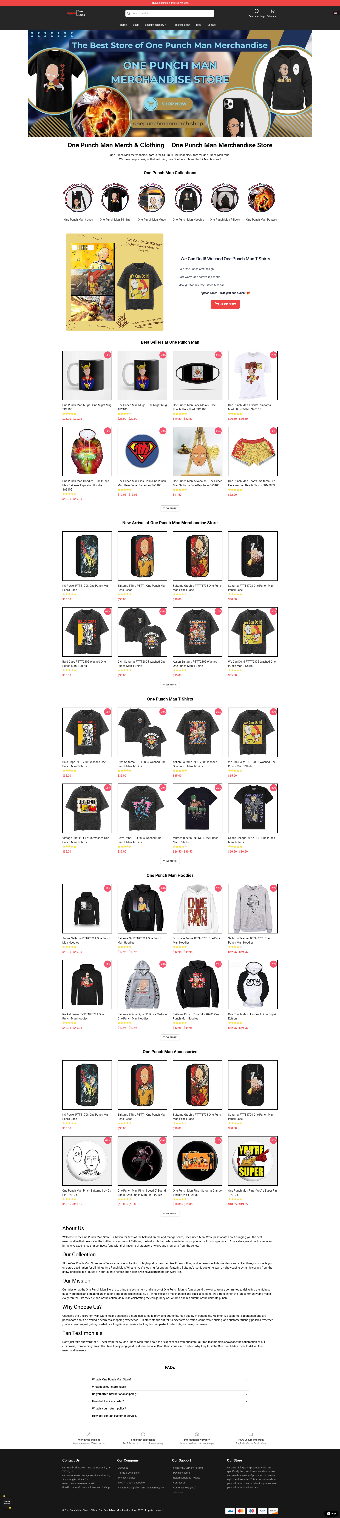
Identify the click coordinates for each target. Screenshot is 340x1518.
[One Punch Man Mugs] (151, 197)
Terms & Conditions (129, 1472)
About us (123, 1467)
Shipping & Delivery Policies (188, 1467)
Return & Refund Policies (186, 1477)
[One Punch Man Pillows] (225, 197)
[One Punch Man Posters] (261, 197)
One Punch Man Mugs (152, 219)
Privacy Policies (126, 1477)
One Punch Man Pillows (225, 219)
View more (170, 508)
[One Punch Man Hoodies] (188, 197)
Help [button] (334, 1513)
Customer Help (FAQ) (184, 1487)
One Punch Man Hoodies (188, 219)
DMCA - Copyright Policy (131, 1482)
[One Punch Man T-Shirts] (115, 197)
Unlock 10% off (7, 1502)
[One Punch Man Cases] (78, 197)
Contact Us (179, 1482)
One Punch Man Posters (261, 219)
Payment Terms (181, 1472)
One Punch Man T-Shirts (115, 219)
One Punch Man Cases (78, 219)
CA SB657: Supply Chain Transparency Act (141, 1487)
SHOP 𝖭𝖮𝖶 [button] (228, 304)
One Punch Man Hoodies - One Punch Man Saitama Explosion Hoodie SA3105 (85, 485)
